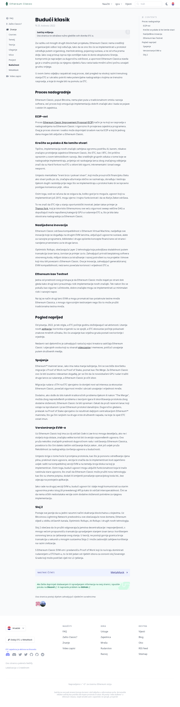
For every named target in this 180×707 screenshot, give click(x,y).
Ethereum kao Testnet (51, 274)
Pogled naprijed (49, 317)
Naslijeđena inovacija (51, 225)
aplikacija (47, 328)
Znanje (66, 642)
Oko (141, 642)
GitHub (84, 587)
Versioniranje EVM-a (50, 428)
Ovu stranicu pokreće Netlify (19, 663)
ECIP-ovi (41, 116)
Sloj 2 (39, 507)
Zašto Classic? (70, 637)
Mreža (104, 642)
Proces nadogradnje (53, 92)
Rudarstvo (106, 648)
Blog (141, 637)
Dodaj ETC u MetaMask (21, 639)
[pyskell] (38, 604)
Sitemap (143, 654)
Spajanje (41, 360)
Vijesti (128, 3)
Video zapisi (69, 648)
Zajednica (106, 637)
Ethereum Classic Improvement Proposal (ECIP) (68, 122)
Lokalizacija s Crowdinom (17, 667)
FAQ (65, 631)
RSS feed (143, 648)
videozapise (84, 347)
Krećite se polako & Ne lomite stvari (61, 143)
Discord (51, 587)
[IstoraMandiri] (43, 604)
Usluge (104, 631)
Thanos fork (41, 208)
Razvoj (104, 654)
